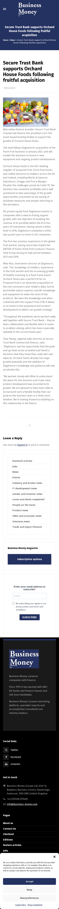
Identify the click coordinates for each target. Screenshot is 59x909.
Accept (29, 881)
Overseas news (21, 521)
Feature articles (12, 845)
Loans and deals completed (28, 499)
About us (8, 823)
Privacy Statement (35, 905)
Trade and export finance (27, 526)
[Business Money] (29, 9)
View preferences (29, 898)
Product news (20, 510)
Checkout (8, 834)
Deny (29, 889)
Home (5, 40)
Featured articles (22, 461)
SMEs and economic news (27, 516)
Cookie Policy (20, 905)
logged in (22, 444)
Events (16, 477)
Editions (8, 839)
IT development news (24, 488)
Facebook (15, 757)
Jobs (14, 466)
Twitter (14, 750)
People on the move (23, 505)
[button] (54, 856)
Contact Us (9, 828)
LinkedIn (15, 764)
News (12, 40)
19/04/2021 (9, 88)
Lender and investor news (27, 494)
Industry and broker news (27, 483)
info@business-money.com (22, 804)
